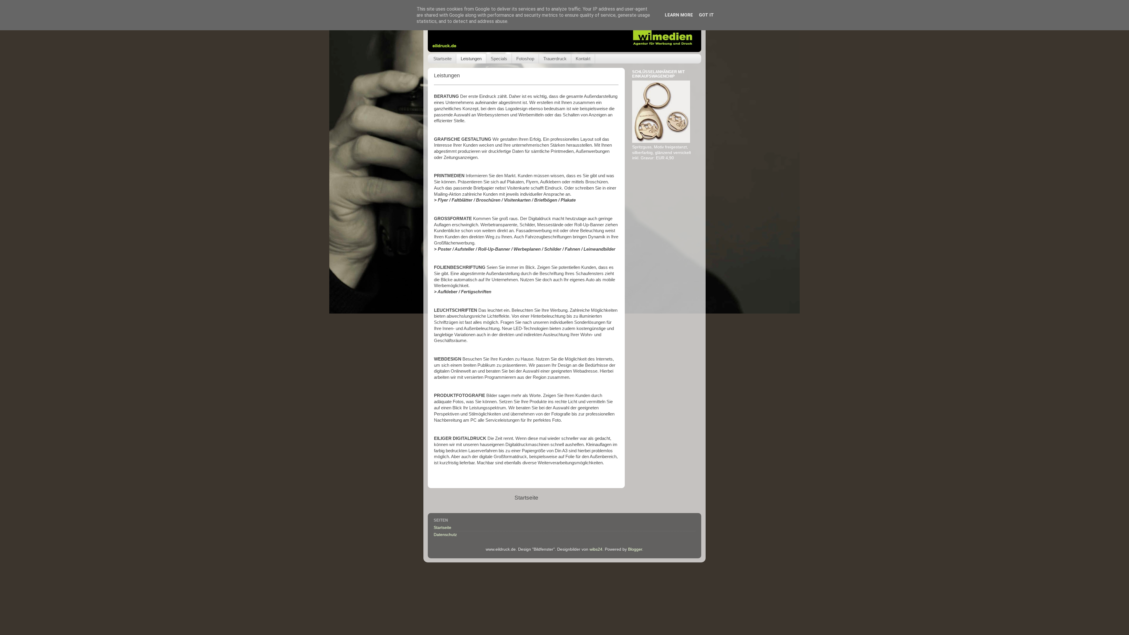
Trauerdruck (555, 58)
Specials (499, 58)
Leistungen (471, 58)
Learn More (679, 15)
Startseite (442, 58)
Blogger (635, 549)
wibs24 (595, 549)
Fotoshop (525, 58)
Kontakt (583, 58)
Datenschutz (445, 534)
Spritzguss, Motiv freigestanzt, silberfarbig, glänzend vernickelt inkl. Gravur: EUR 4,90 (661, 152)
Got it (706, 15)
